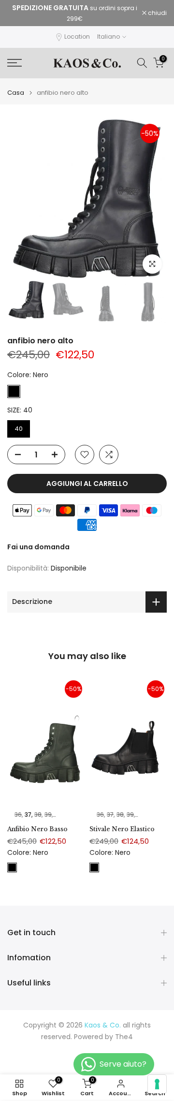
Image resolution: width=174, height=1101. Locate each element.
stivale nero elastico (122, 829)
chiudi (156, 13)
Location (77, 36)
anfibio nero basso (37, 829)
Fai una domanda (38, 547)
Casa (15, 92)
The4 (124, 1037)
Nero (13, 391)
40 (18, 428)
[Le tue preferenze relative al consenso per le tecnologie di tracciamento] (157, 1084)
